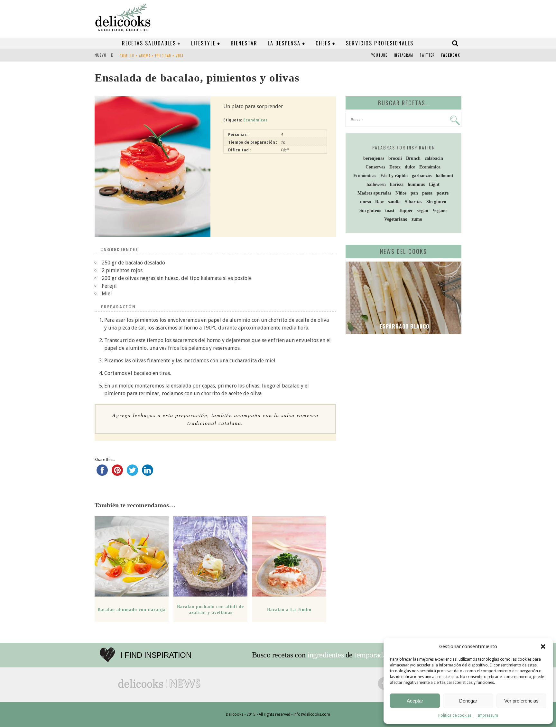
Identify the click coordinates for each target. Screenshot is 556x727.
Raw (379, 201)
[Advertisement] (402, 388)
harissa (396, 184)
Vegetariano (395, 219)
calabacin (434, 158)
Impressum (488, 715)
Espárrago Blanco (403, 326)
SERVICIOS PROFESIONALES (379, 43)
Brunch (413, 158)
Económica (429, 167)
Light (434, 184)
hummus (416, 184)
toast (389, 210)
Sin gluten (436, 201)
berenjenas (373, 158)
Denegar (468, 700)
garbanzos (421, 175)
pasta (427, 193)
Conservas (375, 167)
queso (365, 201)
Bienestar (244, 43)
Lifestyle (203, 43)
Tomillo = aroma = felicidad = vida (151, 55)
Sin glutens (370, 210)
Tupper (406, 210)
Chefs (323, 43)
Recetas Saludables (149, 43)
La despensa (284, 43)
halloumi (444, 175)
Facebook (450, 55)
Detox (395, 167)
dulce (410, 167)
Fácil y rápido (394, 175)
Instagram (403, 55)
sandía (394, 201)
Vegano (439, 210)
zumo (417, 219)
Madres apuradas (374, 193)
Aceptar (415, 700)
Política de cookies (454, 715)
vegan (422, 210)
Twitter (427, 55)
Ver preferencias (521, 700)
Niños (400, 193)
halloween (376, 184)
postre (443, 193)
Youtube (379, 55)
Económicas (255, 120)
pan (414, 193)
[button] (543, 646)
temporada (370, 655)
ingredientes (325, 655)
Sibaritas (413, 201)
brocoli (395, 158)
